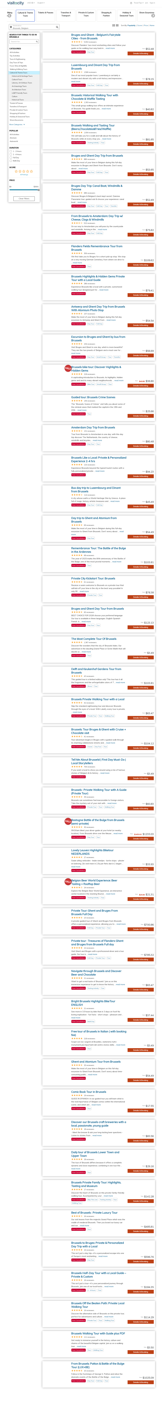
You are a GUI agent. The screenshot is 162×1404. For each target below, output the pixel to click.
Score (139, 25)
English (41, 3)
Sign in (152, 3)
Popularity (131, 25)
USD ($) (30, 3)
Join (146, 3)
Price (146, 25)
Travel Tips (138, 3)
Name (152, 25)
